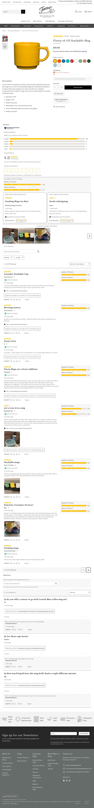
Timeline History (7, 763)
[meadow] (80, 61)
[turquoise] (67, 61)
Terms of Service (22, 757)
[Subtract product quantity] (55, 87)
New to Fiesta (9, 465)
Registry (35, 784)
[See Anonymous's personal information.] (14, 277)
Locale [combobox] (18, 257)
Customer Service (11, 623)
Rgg (5, 676)
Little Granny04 (9, 551)
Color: (58, 57)
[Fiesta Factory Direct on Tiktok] (70, 780)
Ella (5, 508)
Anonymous (8, 277)
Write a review (75, 36)
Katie (51, 205)
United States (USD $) (10, 796)
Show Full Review (11, 213)
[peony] (84, 61)
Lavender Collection (65, 21)
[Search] (23, 12)
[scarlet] (72, 61)
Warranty (36, 769)
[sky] (55, 65)
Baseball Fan (8, 411)
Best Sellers (37, 21)
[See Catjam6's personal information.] (11, 372)
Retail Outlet (72, 738)
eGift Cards (51, 760)
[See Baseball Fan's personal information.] (14, 411)
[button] (61, 100)
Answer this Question (81, 617)
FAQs (34, 781)
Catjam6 (7, 372)
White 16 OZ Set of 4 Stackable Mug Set (31, 648)
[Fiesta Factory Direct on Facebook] (64, 780)
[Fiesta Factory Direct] (47, 12)
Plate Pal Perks (83, 738)
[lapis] (63, 61)
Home (4, 30)
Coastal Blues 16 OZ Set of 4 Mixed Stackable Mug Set (37, 396)
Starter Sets (25, 21)
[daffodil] (55, 61)
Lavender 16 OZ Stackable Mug (29, 295)
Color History (6, 766)
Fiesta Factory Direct (19, 799)
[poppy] (59, 61)
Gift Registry (50, 21)
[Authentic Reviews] (12, 128)
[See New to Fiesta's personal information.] (15, 465)
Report (27, 299)
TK (5, 602)
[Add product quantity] (61, 87)
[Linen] (59, 65)
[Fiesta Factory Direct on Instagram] (67, 780)
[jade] (89, 61)
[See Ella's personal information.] (8, 508)
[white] (76, 61)
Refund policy (22, 761)
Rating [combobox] (7, 257)
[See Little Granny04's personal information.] (17, 551)
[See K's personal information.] (6, 344)
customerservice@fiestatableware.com (79, 768)
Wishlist (50, 769)
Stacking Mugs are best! (13, 205)
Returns (35, 772)
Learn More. (14, 803)
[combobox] (82, 264)
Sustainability (6, 769)
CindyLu (6, 639)
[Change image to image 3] (5, 46)
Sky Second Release (14, 30)
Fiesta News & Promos (58, 738)
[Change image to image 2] (5, 38)
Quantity (56, 83)
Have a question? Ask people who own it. (16, 579)
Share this (60, 93)
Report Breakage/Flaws (73, 765)
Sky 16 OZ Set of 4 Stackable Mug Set (31, 450)
